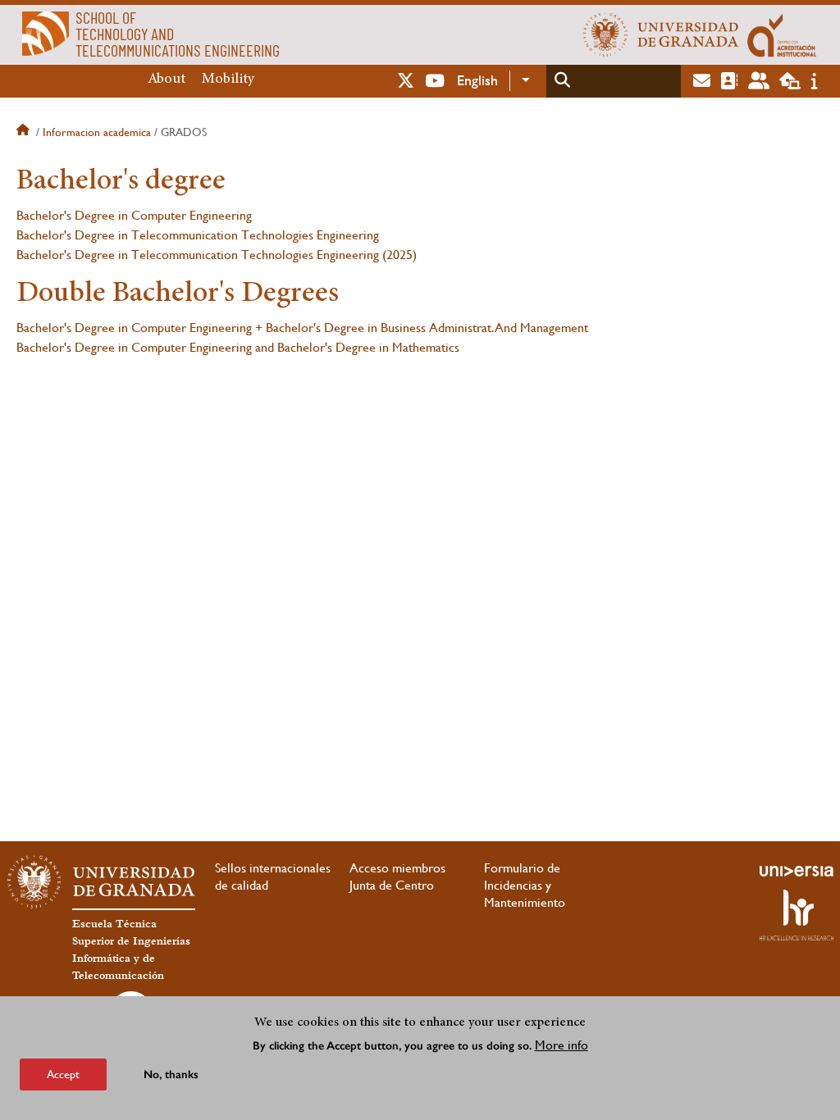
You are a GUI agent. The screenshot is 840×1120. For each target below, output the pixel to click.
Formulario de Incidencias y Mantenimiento (524, 885)
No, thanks (171, 1074)
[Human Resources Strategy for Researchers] (796, 915)
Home (24, 132)
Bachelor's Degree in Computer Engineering (134, 215)
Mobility (228, 79)
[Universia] (796, 871)
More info (561, 1045)
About (166, 79)
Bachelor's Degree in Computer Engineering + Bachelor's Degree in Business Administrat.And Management (302, 327)
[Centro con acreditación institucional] (782, 34)
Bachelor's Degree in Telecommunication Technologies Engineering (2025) (216, 254)
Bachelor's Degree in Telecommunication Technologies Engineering (197, 235)
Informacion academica (97, 132)
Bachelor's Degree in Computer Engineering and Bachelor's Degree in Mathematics (237, 347)
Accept (63, 1074)
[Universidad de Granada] (661, 34)
